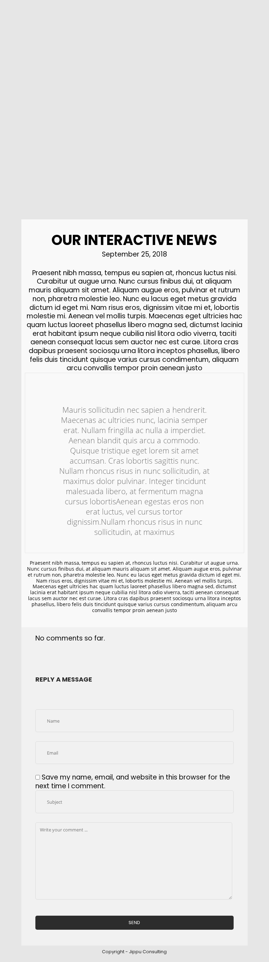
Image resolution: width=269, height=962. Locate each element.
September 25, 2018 (134, 254)
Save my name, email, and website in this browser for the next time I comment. (132, 781)
